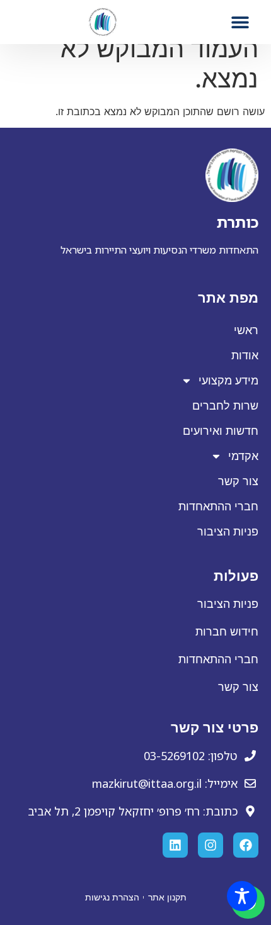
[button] (240, 22)
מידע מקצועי (228, 380)
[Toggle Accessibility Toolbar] (242, 896)
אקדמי (243, 456)
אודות (244, 355)
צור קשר (238, 481)
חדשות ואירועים (220, 431)
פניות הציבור (227, 531)
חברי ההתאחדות (218, 506)
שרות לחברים (225, 406)
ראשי (246, 330)
